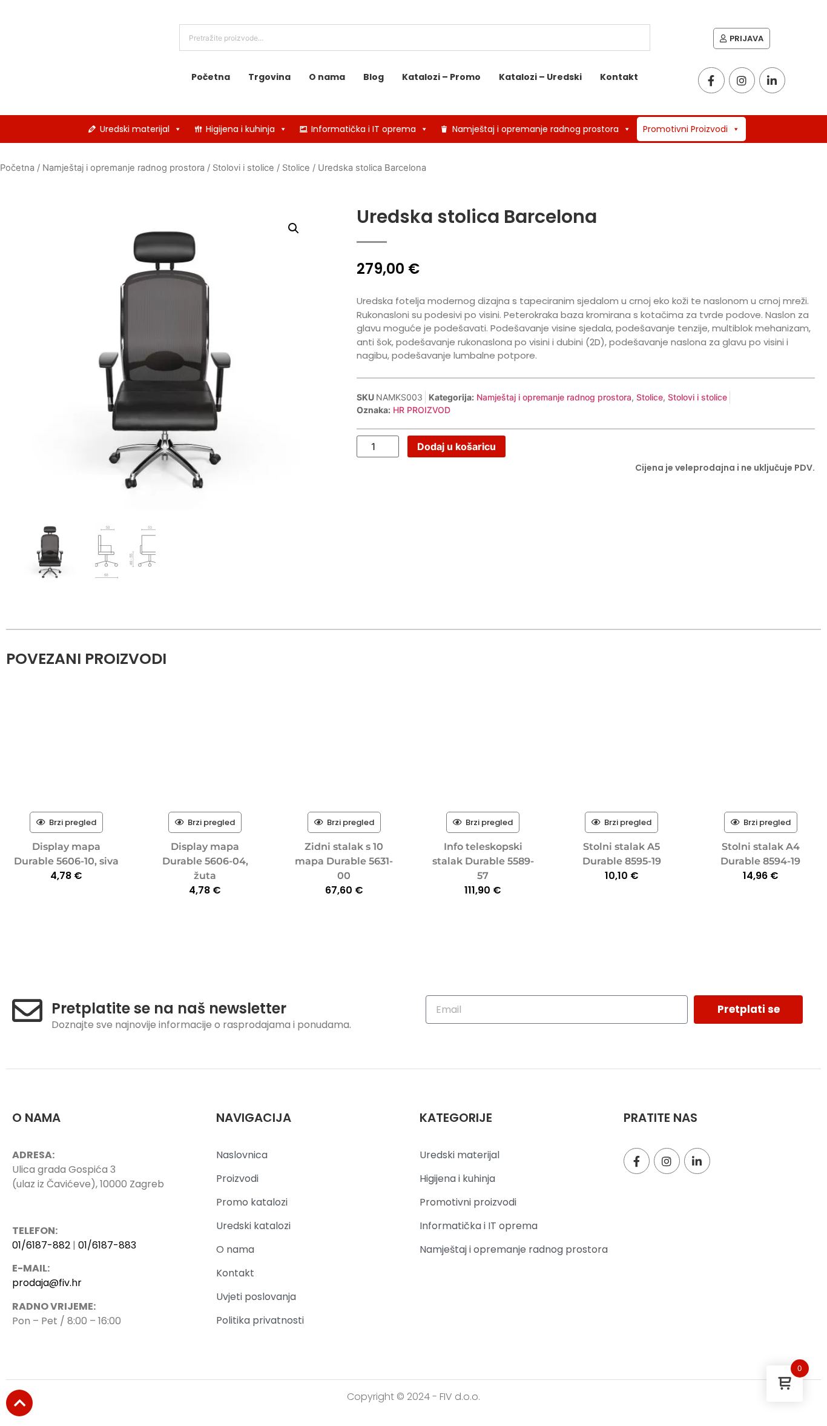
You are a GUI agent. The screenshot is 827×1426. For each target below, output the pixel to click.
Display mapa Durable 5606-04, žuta (205, 861)
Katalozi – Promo (441, 77)
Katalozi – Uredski (540, 77)
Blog (373, 77)
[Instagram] (742, 80)
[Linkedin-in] (772, 80)
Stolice (296, 167)
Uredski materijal (135, 129)
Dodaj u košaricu (456, 446)
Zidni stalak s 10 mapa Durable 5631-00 (344, 861)
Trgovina (269, 77)
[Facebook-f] (711, 80)
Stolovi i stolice (243, 167)
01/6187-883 (107, 1245)
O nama (327, 77)
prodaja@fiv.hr (47, 1283)
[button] (294, 228)
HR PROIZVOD (421, 410)
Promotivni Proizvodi (685, 129)
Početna (210, 77)
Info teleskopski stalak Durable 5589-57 (483, 861)
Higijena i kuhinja (240, 129)
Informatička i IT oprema (363, 129)
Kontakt (619, 77)
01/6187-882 (41, 1245)
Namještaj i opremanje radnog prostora (535, 129)
